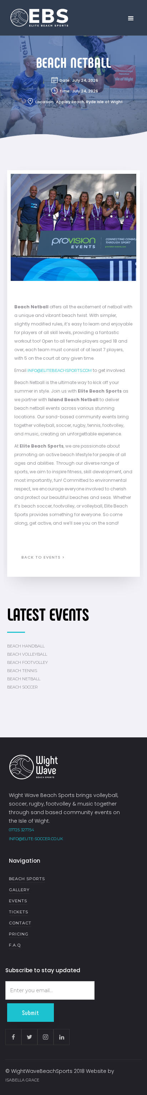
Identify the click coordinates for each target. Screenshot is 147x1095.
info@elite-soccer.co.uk (36, 838)
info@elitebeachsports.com (59, 370)
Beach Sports (27, 878)
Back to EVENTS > (43, 557)
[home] (37, 18)
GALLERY (19, 889)
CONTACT (20, 922)
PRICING (19, 934)
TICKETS (18, 911)
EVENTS (18, 900)
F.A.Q (15, 945)
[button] (131, 18)
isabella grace (22, 1080)
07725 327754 (21, 829)
